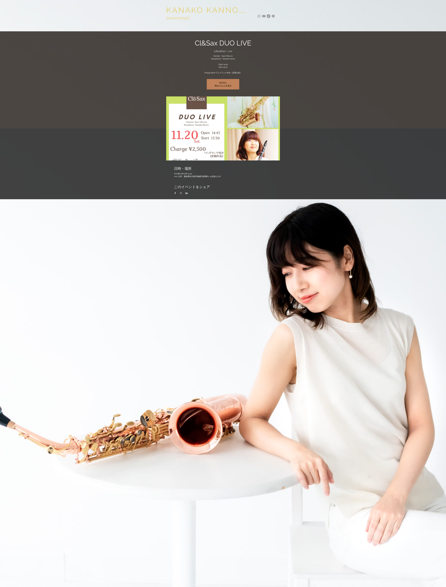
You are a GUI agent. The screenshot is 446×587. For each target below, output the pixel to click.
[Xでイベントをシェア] (181, 193)
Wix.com (199, 584)
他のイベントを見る (223, 85)
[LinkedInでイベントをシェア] (186, 193)
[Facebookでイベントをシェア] (175, 193)
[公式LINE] (273, 16)
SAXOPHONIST (178, 18)
